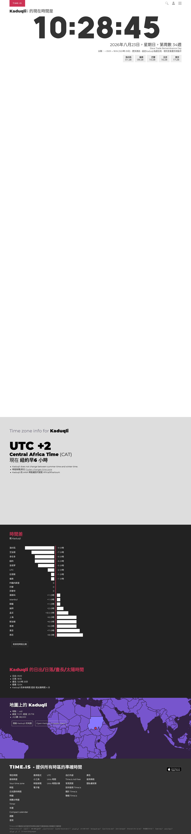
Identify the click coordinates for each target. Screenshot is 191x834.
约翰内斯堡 (14, 583)
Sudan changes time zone (39, 469)
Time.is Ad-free (73, 779)
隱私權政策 (91, 783)
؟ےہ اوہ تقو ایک (15, 831)
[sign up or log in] (173, 4)
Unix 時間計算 (53, 783)
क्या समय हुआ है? (36, 829)
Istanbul (14, 599)
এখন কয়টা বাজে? (84, 829)
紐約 (11, 561)
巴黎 (152, 58)
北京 (164, 58)
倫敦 (140, 58)
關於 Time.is (71, 791)
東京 (176, 58)
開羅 (11, 604)
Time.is (17, 3)
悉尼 (11, 635)
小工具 (36, 779)
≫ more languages (28, 831)
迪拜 (11, 608)
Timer (12, 804)
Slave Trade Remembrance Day (165, 48)
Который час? (96, 829)
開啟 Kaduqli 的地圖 (22, 723)
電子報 (36, 787)
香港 (11, 626)
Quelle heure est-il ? (63, 829)
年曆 (11, 808)
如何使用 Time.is (73, 787)
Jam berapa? (120, 829)
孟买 (11, 613)
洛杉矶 (128, 58)
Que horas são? (108, 829)
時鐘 (11, 796)
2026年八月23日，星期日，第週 (145, 44)
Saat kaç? (159, 829)
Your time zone (17, 783)
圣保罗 (12, 565)
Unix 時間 (51, 779)
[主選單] (179, 4)
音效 (11, 820)
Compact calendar (19, 812)
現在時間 (13, 775)
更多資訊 (136, 51)
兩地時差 (13, 779)
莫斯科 (12, 595)
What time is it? (16, 829)
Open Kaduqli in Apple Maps (50, 723)
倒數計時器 (14, 800)
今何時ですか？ (148, 829)
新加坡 (12, 622)
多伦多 (12, 557)
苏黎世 (12, 591)
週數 (11, 816)
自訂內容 (70, 775)
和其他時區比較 (20, 644)
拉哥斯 (12, 574)
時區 (11, 787)
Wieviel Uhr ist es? (134, 829)
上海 (11, 617)
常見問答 (70, 783)
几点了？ (27, 829)
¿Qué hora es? (48, 829)
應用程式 (37, 775)
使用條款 (91, 779)
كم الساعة (75, 829)
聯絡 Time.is (71, 796)
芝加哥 (12, 552)
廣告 (89, 775)
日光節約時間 (15, 791)
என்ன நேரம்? (168, 829)
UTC (12, 570)
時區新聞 (37, 783)
